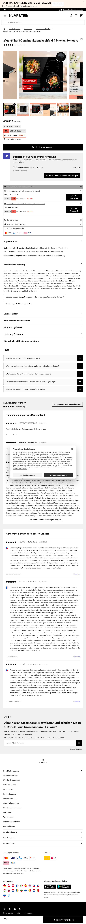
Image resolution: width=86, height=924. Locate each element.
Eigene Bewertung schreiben (68, 404)
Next (80, 75)
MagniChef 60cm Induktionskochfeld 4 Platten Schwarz (22, 31)
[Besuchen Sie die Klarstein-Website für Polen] (9, 890)
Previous (6, 75)
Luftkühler (7, 812)
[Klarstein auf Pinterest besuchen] (19, 909)
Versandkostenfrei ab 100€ (73, 10)
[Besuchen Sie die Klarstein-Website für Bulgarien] (21, 890)
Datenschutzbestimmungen (52, 894)
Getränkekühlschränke (12, 808)
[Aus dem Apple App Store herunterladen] (50, 886)
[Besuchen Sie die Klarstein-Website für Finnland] (25, 890)
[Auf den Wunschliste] (81, 39)
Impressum (27, 913)
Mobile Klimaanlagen (11, 780)
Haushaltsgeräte (14, 29)
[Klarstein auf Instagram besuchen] (4, 909)
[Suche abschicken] (3, 22)
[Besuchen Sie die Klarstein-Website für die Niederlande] (34, 890)
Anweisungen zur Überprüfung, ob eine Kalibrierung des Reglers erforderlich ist (35, 297)
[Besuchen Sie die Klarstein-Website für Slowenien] (4, 895)
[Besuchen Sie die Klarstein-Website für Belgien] (30, 890)
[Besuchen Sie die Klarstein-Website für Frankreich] (17, 885)
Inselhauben (8, 789)
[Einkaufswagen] (81, 16)
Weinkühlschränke (10, 775)
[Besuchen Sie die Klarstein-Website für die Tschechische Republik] (38, 885)
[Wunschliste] (76, 16)
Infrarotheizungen (10, 799)
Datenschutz (8, 913)
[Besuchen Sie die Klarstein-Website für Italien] (21, 885)
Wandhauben (8, 817)
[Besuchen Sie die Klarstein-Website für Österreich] (9, 885)
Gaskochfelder (9, 826)
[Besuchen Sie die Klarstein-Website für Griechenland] (9, 895)
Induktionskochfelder (43, 29)
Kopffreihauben (9, 794)
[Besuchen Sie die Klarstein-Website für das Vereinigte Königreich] (30, 885)
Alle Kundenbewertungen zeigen (46, 519)
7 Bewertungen (19, 45)
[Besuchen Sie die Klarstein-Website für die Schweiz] (13, 885)
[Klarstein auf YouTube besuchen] (14, 909)
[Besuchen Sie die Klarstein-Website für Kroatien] (13, 890)
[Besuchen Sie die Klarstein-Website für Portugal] (38, 890)
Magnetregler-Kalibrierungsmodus (19, 304)
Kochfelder (28, 29)
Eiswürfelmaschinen (11, 803)
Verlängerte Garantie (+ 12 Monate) (29, 167)
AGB (18, 913)
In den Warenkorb (45, 147)
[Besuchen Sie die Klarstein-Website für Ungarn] (4, 890)
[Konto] (71, 16)
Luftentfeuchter (9, 785)
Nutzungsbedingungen (69, 894)
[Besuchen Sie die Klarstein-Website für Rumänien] (17, 890)
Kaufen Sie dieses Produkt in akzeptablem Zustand (26, 204)
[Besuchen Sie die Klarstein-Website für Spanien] (25, 885)
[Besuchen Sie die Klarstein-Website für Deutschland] (4, 885)
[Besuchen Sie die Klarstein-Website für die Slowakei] (34, 885)
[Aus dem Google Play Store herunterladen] (64, 886)
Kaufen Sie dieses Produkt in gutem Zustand (23, 191)
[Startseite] (6, 29)
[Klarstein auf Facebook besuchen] (9, 909)
